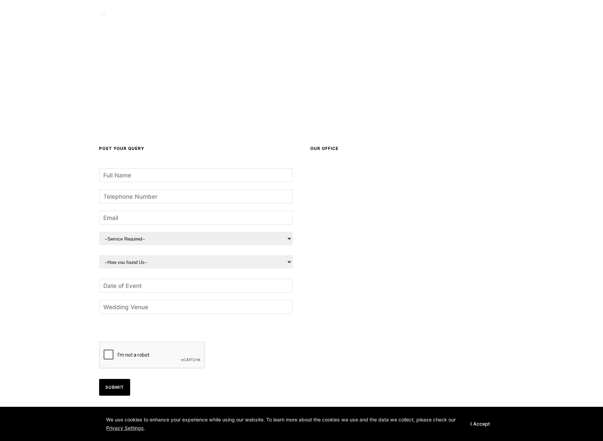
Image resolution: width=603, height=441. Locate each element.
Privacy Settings (125, 428)
